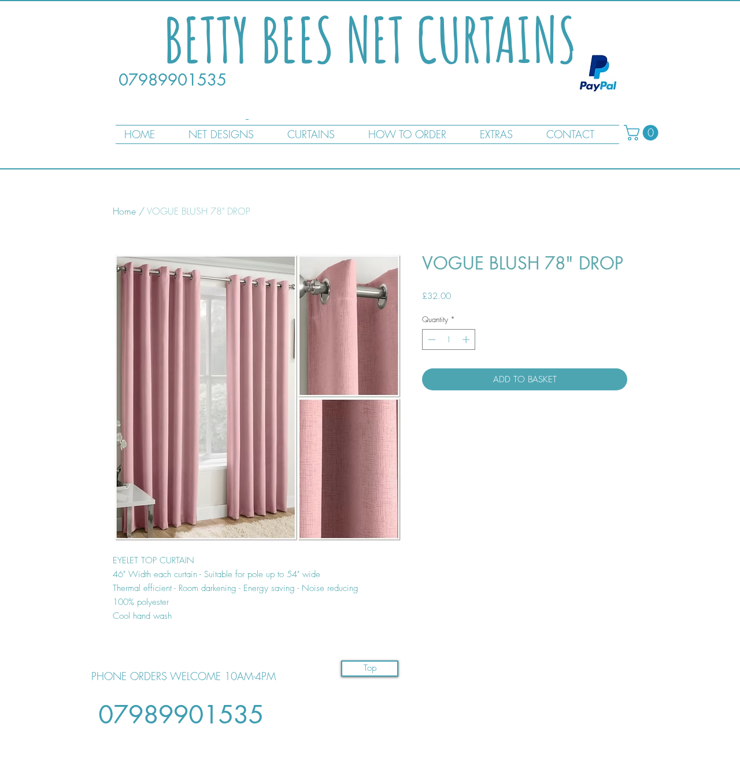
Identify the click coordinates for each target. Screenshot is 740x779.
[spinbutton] (449, 339)
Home (124, 211)
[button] (643, 133)
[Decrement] (431, 339)
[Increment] (467, 339)
